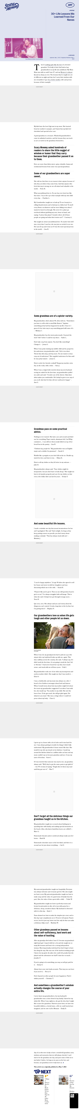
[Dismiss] (76, 1095)
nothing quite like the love (53, 65)
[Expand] (71, 1095)
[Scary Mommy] (12, 7)
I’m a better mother (54, 80)
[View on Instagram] (54, 291)
